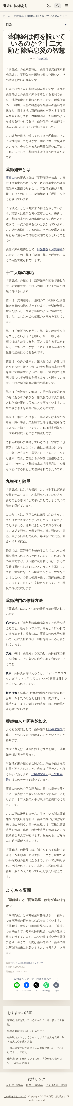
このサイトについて (15, 1096)
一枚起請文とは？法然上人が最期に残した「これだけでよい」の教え (35, 1050)
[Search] (57, 5)
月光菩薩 (57, 249)
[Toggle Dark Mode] (48, 5)
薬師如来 (11, 177)
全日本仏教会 (14, 1085)
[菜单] (66, 5)
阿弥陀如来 (55, 729)
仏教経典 (19, 16)
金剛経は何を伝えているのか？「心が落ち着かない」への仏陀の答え (34, 1060)
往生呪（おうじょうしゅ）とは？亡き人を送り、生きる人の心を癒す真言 (35, 1039)
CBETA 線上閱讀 (56, 1085)
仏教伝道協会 (34, 1085)
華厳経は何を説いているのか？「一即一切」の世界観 (35, 1022)
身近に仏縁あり (15, 6)
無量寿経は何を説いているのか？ (25, 1030)
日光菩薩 (42, 249)
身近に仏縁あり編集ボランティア (27, 963)
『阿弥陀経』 (39, 774)
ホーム (6, 16)
